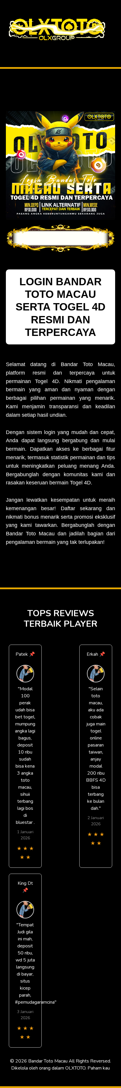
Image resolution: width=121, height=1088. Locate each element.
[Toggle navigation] (6, 47)
